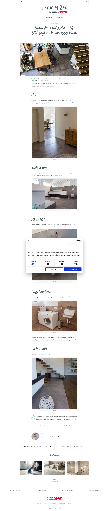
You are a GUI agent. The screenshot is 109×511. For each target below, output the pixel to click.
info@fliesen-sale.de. (73, 419)
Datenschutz (62, 503)
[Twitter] (40, 426)
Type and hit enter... (78, 1)
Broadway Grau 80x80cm (46, 354)
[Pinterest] (27, 2)
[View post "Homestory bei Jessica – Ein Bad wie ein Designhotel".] (78, 468)
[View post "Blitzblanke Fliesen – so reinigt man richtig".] (31, 468)
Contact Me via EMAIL (41, 490)
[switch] (47, 264)
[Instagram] (24, 2)
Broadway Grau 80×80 (59, 98)
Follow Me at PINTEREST (95, 490)
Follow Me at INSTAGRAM (14, 490)
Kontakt (46, 503)
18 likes (68, 425)
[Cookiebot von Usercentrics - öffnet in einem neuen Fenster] (75, 241)
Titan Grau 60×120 (46, 175)
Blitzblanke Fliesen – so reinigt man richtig (31, 477)
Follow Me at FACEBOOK (68, 490)
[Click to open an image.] (54, 59)
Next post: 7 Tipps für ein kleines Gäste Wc (71, 446)
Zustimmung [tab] (35, 244)
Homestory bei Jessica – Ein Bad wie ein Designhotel (77, 477)
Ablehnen (54, 269)
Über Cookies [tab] (73, 244)
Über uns (39, 503)
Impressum (53, 503)
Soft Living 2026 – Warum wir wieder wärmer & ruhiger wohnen (54, 478)
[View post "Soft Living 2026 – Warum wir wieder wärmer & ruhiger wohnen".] (54, 468)
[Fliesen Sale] (54, 9)
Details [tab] (54, 244)
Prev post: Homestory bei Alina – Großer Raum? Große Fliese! (37, 446)
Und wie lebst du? (54, 23)
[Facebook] (21, 2)
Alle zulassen (72, 269)
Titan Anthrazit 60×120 (57, 175)
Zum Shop (60, 17)
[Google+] (45, 426)
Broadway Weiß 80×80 (66, 226)
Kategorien (49, 17)
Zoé (42, 433)
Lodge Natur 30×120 (59, 297)
